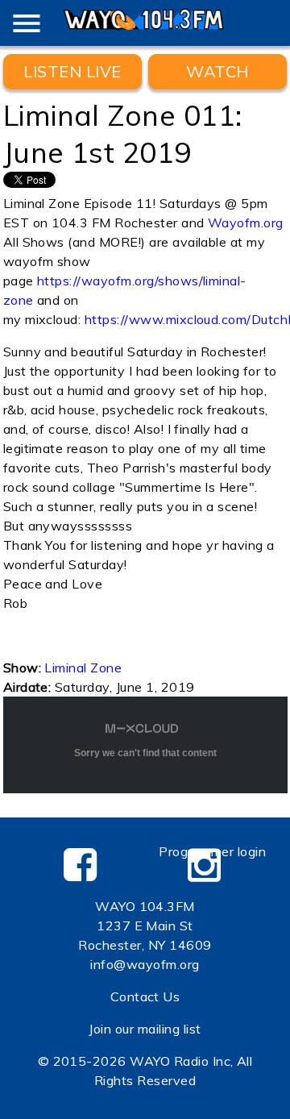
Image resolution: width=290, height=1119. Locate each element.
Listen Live (72, 71)
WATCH (217, 71)
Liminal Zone (83, 667)
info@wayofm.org (144, 964)
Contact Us (145, 996)
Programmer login (212, 851)
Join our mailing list (145, 1029)
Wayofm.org (246, 222)
